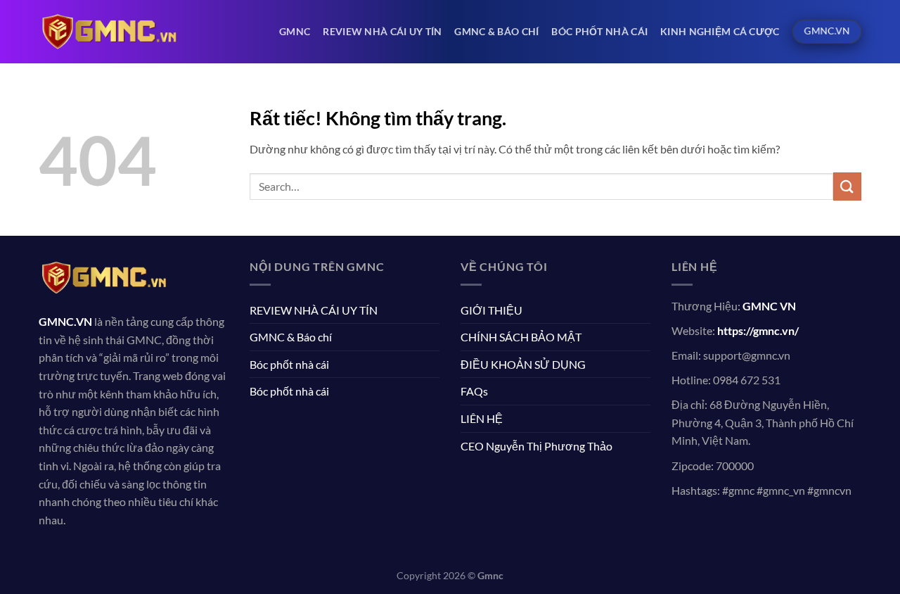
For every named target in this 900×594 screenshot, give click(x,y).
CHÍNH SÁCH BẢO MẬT (521, 336)
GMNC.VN (65, 321)
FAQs (474, 391)
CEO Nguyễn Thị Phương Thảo (536, 446)
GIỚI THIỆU (491, 310)
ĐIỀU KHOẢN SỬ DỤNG (523, 364)
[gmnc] (109, 31)
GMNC (294, 31)
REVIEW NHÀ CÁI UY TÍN (382, 31)
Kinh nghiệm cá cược (719, 31)
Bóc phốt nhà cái (599, 31)
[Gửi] (847, 186)
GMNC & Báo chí (496, 31)
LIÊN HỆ (482, 418)
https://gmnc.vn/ (758, 330)
